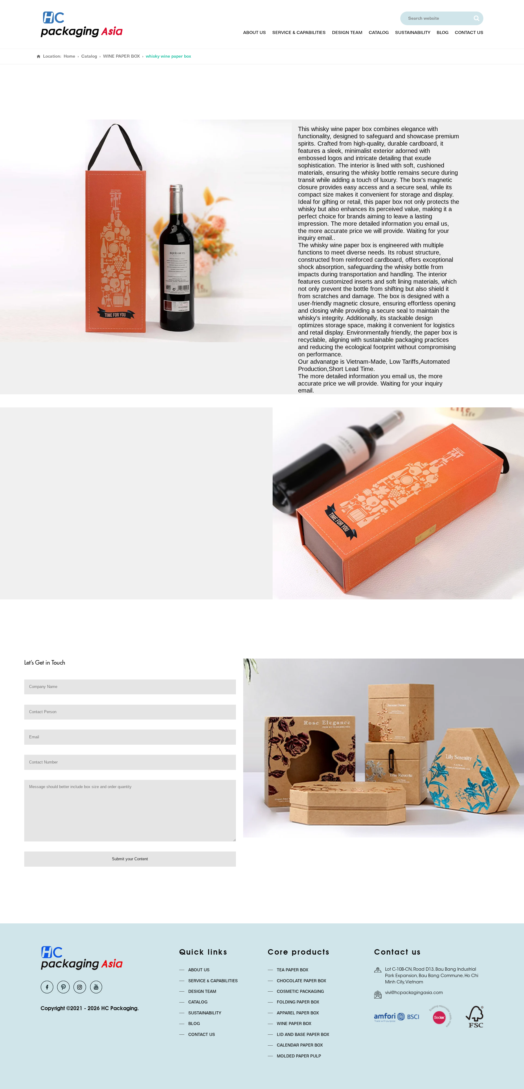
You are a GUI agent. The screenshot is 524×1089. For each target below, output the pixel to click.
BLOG (442, 32)
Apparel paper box (298, 1012)
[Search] (476, 18)
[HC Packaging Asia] (82, 24)
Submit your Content (130, 859)
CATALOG (379, 32)
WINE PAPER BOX (121, 56)
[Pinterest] (63, 987)
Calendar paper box (300, 1045)
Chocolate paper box (301, 980)
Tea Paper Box (292, 969)
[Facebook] (47, 987)
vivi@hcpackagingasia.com (414, 993)
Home (69, 56)
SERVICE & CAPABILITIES (299, 32)
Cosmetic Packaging (300, 991)
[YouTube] (96, 987)
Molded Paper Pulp (299, 1056)
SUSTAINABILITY (412, 32)
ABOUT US (254, 32)
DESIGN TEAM (347, 32)
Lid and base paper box (303, 1034)
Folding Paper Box (298, 1002)
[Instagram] (79, 987)
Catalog (89, 56)
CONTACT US (469, 32)
